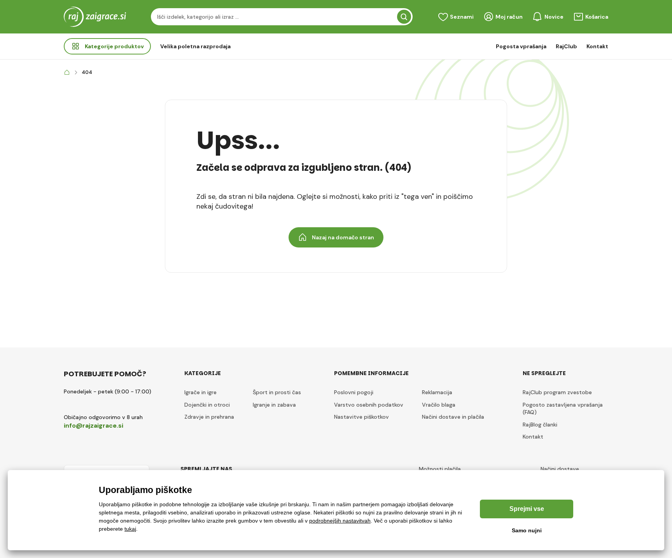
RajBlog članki (540, 424)
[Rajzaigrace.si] (67, 72)
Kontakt (597, 46)
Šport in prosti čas (277, 392)
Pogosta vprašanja (521, 46)
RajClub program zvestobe (557, 392)
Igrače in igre (200, 392)
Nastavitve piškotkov (361, 416)
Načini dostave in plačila (453, 416)
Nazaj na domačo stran (343, 237)
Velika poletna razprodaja (195, 46)
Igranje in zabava (274, 404)
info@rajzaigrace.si (93, 425)
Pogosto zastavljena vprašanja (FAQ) (563, 408)
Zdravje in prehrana (209, 416)
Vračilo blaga (438, 404)
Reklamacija (437, 392)
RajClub (566, 46)
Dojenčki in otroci (207, 404)
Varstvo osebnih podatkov (368, 404)
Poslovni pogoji (353, 392)
